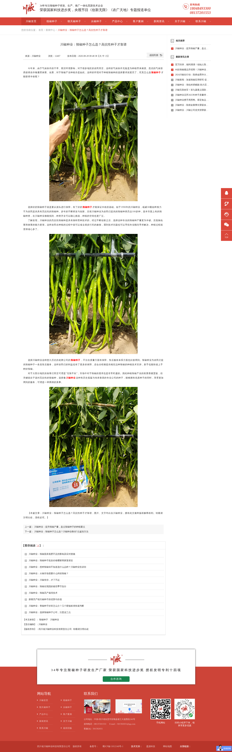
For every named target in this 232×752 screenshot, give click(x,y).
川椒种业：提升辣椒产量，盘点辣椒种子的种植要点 (59, 527)
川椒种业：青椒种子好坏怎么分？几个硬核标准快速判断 (56, 606)
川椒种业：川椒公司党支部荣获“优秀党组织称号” (192, 110)
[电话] (226, 203)
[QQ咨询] (226, 193)
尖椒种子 (96, 21)
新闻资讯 (159, 21)
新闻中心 (50, 30)
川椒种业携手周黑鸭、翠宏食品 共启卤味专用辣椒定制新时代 (192, 100)
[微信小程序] (226, 224)
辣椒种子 (44, 619)
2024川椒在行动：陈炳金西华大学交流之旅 (192, 74)
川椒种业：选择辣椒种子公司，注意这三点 (50, 612)
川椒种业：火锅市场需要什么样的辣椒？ (48, 573)
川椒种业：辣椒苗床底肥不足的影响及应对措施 (52, 554)
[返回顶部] (226, 235)
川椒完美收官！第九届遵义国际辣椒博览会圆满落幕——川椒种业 (192, 90)
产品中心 (117, 21)
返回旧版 (67, 728)
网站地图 (167, 746)
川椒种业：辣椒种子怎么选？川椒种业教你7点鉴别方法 (61, 531)
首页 (41, 30)
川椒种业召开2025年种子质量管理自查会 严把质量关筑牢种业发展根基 (192, 95)
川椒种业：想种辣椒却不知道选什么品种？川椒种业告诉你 (57, 567)
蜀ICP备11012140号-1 (112, 746)
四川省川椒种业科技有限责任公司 (55, 629)
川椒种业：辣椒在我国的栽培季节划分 (47, 586)
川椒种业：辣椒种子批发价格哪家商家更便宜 (51, 560)
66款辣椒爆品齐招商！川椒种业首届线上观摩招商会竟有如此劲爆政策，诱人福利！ (192, 69)
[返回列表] (155, 57)
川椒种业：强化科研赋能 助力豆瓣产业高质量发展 (192, 85)
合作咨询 (116, 679)
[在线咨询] (226, 214)
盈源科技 (150, 746)
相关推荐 (180, 41)
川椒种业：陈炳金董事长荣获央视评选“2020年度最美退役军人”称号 (192, 105)
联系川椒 (201, 21)
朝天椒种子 (74, 21)
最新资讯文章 (182, 57)
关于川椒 (180, 21)
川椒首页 (31, 21)
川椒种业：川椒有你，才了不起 (44, 580)
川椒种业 (54, 619)
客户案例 (138, 21)
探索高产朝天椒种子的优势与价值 (45, 599)
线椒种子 (52, 21)
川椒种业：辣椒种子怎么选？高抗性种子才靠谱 (82, 30)
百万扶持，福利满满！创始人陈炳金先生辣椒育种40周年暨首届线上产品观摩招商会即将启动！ (192, 64)
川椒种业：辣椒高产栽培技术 (43, 593)
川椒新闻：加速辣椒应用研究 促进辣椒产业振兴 (192, 80)
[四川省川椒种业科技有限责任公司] (29, 8)
